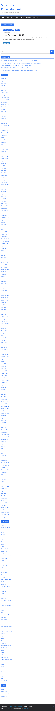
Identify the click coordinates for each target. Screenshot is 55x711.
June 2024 (3, 139)
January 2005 (4, 517)
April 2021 (3, 229)
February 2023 (4, 177)
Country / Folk (4, 551)
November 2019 (5, 269)
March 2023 (4, 175)
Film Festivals (4, 572)
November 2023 (5, 156)
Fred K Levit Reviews (6, 579)
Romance (3, 643)
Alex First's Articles (5, 532)
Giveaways (3, 584)
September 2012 (5, 469)
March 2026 (4, 90)
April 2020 (3, 257)
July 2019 (3, 276)
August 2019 (4, 274)
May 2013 (3, 451)
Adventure (3, 530)
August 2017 (4, 330)
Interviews (3, 596)
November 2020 (5, 241)
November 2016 (5, 352)
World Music (4, 681)
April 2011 (3, 495)
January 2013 (4, 460)
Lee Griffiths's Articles (6, 605)
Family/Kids (4, 565)
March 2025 (4, 118)
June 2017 (3, 335)
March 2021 (4, 231)
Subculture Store (5, 657)
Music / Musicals (5, 615)
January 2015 (4, 403)
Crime (9, 29)
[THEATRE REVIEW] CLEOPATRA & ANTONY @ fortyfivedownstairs (16, 65)
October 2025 (4, 102)
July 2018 (3, 305)
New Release (4, 622)
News (22, 17)
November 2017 (5, 323)
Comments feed (5, 694)
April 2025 (3, 116)
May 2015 (3, 394)
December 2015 (5, 378)
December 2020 (5, 239)
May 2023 (3, 170)
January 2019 (4, 290)
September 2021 (5, 217)
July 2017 (3, 333)
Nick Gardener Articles (6, 626)
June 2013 (3, 448)
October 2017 (4, 326)
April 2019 (3, 283)
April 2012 (3, 479)
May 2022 (3, 198)
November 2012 (5, 465)
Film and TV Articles (6, 570)
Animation (3, 537)
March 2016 (4, 371)
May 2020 (3, 255)
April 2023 (3, 173)
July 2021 (3, 222)
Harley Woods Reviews (6, 589)
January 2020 (4, 264)
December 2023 (5, 154)
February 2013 (4, 458)
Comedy (4, 29)
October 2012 (4, 467)
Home (7, 17)
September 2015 (5, 385)
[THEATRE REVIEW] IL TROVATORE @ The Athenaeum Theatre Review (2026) (19, 60)
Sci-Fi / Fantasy (4, 647)
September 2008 (5, 512)
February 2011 (4, 500)
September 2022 (5, 189)
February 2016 (4, 373)
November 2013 (5, 437)
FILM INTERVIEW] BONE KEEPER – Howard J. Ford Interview (15, 67)
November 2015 (5, 380)
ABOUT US (35, 17)
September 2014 (5, 413)
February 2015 (4, 401)
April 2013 (3, 453)
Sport (2, 650)
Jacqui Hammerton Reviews (7, 600)
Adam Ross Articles (5, 527)
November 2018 (5, 295)
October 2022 (4, 187)
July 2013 (3, 446)
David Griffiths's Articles (7, 556)
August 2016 (4, 359)
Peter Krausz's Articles (6, 629)
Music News (4, 619)
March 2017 (4, 342)
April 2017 (3, 340)
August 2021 (4, 220)
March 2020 (4, 260)
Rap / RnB (3, 638)
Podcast (28, 17)
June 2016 (3, 363)
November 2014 (5, 408)
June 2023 (3, 168)
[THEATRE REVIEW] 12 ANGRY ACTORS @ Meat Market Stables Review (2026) (19, 70)
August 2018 (4, 302)
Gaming (3, 581)
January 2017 (4, 347)
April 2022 (3, 201)
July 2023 (3, 165)
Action (2, 525)
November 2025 (5, 99)
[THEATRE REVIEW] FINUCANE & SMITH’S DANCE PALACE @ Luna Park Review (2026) (21, 63)
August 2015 (4, 387)
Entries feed (4, 691)
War (2, 676)
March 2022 (4, 203)
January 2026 (4, 95)
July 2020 (3, 250)
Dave (14, 32)
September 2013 (5, 441)
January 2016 (4, 375)
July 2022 (3, 194)
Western (3, 678)
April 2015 (3, 396)
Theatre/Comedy (5, 662)
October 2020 (4, 243)
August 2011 (4, 491)
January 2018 (4, 319)
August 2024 (4, 135)
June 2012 (3, 474)
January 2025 (4, 123)
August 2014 (4, 415)
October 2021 (4, 215)
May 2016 (3, 366)
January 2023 (4, 180)
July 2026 (3, 81)
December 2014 (5, 406)
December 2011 (5, 484)
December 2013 (5, 434)
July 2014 (3, 418)
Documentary (4, 558)
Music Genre (4, 617)
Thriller (3, 664)
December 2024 (5, 125)
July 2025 (3, 109)
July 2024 (3, 137)
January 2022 (4, 208)
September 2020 (5, 246)
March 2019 (4, 286)
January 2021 (4, 236)
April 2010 (3, 505)
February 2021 (4, 234)
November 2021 (5, 213)
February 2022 (4, 205)
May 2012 (3, 477)
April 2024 (3, 144)
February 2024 (4, 149)
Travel (2, 669)
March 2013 (4, 455)
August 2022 (4, 191)
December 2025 (5, 97)
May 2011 (3, 493)
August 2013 (4, 444)
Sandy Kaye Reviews (6, 645)
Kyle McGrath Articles (6, 603)
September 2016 (5, 356)
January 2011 (4, 503)
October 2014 (4, 411)
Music (17, 17)
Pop (2, 636)
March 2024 (4, 147)
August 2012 (4, 472)
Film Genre (17, 29)
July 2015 (3, 389)
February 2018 (4, 316)
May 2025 (3, 114)
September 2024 (5, 132)
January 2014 (4, 432)
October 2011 (4, 488)
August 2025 (4, 107)
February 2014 (4, 429)
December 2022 (5, 182)
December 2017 (5, 321)
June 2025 (3, 111)
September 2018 (5, 300)
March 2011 (4, 498)
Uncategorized (4, 673)
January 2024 (4, 151)
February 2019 (4, 288)
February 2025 (4, 121)
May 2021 (3, 227)
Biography (3, 539)
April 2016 (3, 368)
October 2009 (4, 510)
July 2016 (3, 361)
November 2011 (5, 486)
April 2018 (3, 312)
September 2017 (5, 328)
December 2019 (5, 267)
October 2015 (4, 382)
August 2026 (4, 78)
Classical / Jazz (4, 541)
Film (12, 17)
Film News (3, 577)
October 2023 (4, 158)
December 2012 (5, 462)
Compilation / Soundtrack (7, 549)
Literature (3, 607)
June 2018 (3, 307)
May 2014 (3, 422)
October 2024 (4, 130)
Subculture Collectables (7, 655)
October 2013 (4, 439)
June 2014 (3, 420)
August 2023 (4, 163)
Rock (2, 640)
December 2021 (5, 210)
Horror (2, 593)
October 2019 (4, 271)
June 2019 (3, 279)
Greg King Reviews (5, 586)
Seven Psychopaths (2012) (13, 35)
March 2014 (4, 427)
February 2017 (4, 345)
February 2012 (4, 481)
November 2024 (5, 128)
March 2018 (4, 314)
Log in (2, 689)
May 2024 (3, 142)
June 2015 (3, 392)
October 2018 (4, 297)
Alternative (3, 534)
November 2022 (5, 184)
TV (1, 671)
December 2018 (5, 293)
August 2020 (4, 248)
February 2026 (4, 92)
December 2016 (5, 349)
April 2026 (3, 88)
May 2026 (3, 85)
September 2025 (5, 104)
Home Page (4, 591)
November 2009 (5, 507)
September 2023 (5, 161)
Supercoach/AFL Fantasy (7, 659)
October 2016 (4, 354)
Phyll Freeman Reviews (6, 631)
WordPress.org (4, 696)
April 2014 (3, 425)
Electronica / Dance (5, 563)
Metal (2, 610)
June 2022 (3, 196)
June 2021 (3, 224)
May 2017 (3, 337)
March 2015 (4, 399)
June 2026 (3, 83)
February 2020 (4, 262)
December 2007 (5, 514)
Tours (2, 666)
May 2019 (3, 281)
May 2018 (3, 309)
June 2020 (3, 253)
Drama (2, 560)
